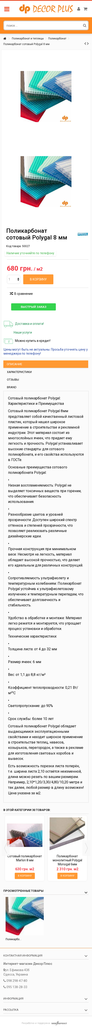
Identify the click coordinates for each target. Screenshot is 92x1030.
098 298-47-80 (16, 981)
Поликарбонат (57, 38)
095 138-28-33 (16, 987)
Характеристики (19, 372)
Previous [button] (6, 848)
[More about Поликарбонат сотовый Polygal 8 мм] (25, 916)
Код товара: (13, 246)
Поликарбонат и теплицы (28, 38)
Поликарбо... (13, 939)
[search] (85, 25)
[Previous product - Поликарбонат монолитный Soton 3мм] (85, 43)
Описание (14, 364)
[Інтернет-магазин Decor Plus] (46, 9)
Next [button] (86, 848)
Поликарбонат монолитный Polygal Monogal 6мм (67, 860)
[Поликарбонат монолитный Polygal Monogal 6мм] (67, 835)
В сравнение (23, 293)
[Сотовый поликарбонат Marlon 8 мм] (24, 835)
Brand (12, 387)
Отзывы (13, 379)
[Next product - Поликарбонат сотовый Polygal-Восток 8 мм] (88, 43)
